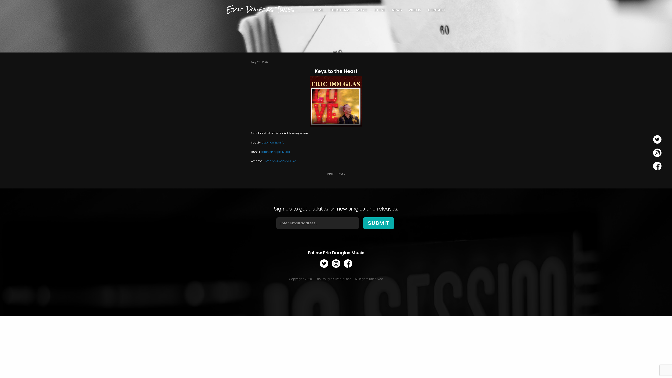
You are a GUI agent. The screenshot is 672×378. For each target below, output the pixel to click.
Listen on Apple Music (275, 152)
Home (318, 10)
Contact (436, 10)
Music (362, 10)
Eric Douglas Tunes (260, 9)
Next (341, 174)
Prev (330, 174)
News (397, 10)
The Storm (339, 10)
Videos (415, 10)
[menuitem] (318, 10)
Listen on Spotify (273, 143)
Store (379, 10)
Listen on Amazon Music (280, 161)
